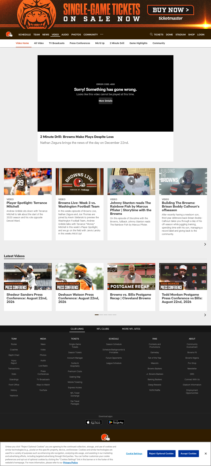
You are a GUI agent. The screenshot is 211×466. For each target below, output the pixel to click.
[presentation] (205, 244)
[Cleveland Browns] (105, 437)
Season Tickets (75, 352)
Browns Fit (192, 352)
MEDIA (43, 339)
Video (43, 349)
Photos (43, 355)
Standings (13, 379)
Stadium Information (192, 384)
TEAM (13, 339)
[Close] (205, 453)
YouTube (43, 390)
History (14, 390)
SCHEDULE (114, 339)
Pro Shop (192, 363)
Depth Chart (14, 355)
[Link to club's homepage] (9, 34)
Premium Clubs (75, 371)
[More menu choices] (101, 34)
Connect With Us (192, 379)
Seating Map (74, 377)
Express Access (75, 387)
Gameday (155, 352)
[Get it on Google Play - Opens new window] (116, 424)
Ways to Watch (43, 384)
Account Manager (75, 358)
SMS (192, 374)
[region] (105, 454)
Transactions (13, 368)
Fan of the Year (154, 358)
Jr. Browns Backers (154, 374)
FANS (154, 339)
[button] (105, 101)
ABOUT (192, 339)
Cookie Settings (134, 453)
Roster (14, 344)
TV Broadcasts (43, 379)
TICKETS (75, 339)
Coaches (14, 349)
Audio (43, 360)
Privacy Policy (70, 462)
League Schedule (113, 363)
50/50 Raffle (154, 390)
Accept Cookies (189, 453)
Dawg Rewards (154, 384)
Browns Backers (155, 368)
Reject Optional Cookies (161, 453)
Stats (14, 374)
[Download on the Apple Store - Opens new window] (93, 422)
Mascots (154, 363)
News (43, 344)
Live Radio (43, 366)
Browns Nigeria (192, 358)
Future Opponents (114, 358)
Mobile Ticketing (75, 382)
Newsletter (192, 368)
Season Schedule (113, 344)
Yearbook (14, 395)
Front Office (14, 384)
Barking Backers (155, 379)
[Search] (151, 34)
